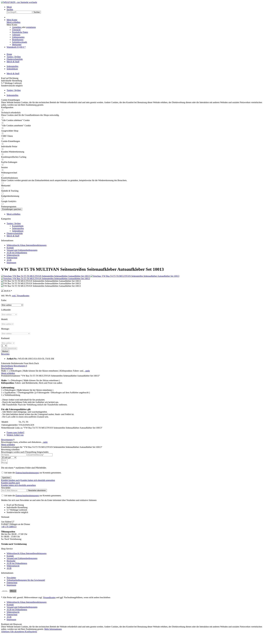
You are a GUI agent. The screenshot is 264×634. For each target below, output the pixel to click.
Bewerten (5, 354)
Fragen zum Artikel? (15, 432)
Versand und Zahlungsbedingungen (22, 250)
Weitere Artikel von (15, 435)
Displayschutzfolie (15, 233)
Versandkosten (49, 597)
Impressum (11, 262)
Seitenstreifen (12, 66)
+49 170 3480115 (8, 526)
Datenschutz (12, 257)
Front (26, 363)
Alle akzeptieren (17, 631)
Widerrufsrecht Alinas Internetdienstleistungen (26, 245)
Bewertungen (20, 366)
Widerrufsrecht (13, 255)
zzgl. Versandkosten (20, 295)
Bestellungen (17, 39)
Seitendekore (12, 69)
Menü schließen (13, 22)
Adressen (16, 34)
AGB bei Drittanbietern (17, 252)
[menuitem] (135, 7)
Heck (31, 363)
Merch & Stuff (13, 73)
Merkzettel (16, 44)
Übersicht (16, 30)
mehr (87, 371)
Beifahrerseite (17, 363)
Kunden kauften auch (10, 480)
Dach (36, 363)
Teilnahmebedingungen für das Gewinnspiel (26, 580)
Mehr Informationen (53, 629)
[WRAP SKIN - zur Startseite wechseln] (19, 2)
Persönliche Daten (20, 32)
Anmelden (17, 27)
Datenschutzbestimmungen (27, 473)
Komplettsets (17, 226)
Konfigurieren (31, 631)
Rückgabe (11, 561)
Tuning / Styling (14, 223)
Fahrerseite (6, 363)
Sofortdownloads (19, 42)
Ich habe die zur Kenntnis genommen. (32, 473)
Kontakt (10, 247)
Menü (9, 7)
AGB (9, 260)
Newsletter (11, 577)
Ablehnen (5, 631)
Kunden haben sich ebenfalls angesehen (37, 480)
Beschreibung (7, 366)
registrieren (31, 27)
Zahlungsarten (18, 37)
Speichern (6, 478)
